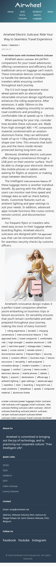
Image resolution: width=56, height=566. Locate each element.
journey (27, 369)
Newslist (14, 45)
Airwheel (47, 417)
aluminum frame (21, 392)
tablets (43, 373)
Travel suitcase (34, 417)
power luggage (26, 401)
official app (42, 377)
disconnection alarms (12, 354)
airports (15, 377)
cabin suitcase (35, 407)
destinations (28, 377)
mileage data (34, 346)
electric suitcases (25, 59)
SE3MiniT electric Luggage (37, 15)
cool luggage (22, 404)
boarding (28, 384)
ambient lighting (9, 381)
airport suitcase (27, 414)
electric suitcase (38, 411)
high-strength (16, 342)
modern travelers (31, 365)
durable (32, 330)
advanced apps (45, 381)
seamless (8, 384)
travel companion (28, 338)
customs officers (19, 357)
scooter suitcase (9, 401)
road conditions (9, 388)
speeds (37, 388)
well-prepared (35, 361)
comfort (17, 369)
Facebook (9, 540)
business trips (37, 357)
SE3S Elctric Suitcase (22, 15)
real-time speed (16, 346)
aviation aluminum (35, 342)
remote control (34, 350)
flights (4, 377)
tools (18, 384)
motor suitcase (42, 401)
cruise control (17, 350)
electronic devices (10, 373)
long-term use (43, 384)
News (50, 11)
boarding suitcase (20, 411)
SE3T (5, 480)
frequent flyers (33, 354)
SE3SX (6, 465)
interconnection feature (36, 181)
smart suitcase (37, 404)
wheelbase (25, 388)
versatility (20, 361)
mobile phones (29, 373)
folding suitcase (19, 407)
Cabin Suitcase (10, 486)
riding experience (16, 330)
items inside (40, 369)
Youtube (24, 540)
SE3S (5, 470)
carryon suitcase (9, 414)
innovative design (10, 365)
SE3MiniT (7, 475)
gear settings (28, 381)
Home (10, 11)
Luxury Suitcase (11, 491)
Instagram (39, 540)
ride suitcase (7, 404)
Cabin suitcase (18, 417)
